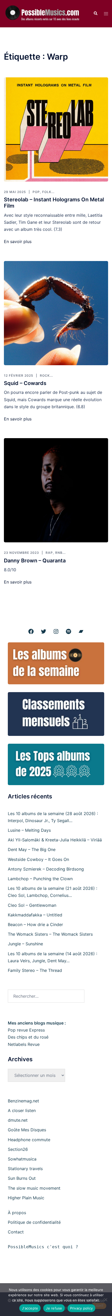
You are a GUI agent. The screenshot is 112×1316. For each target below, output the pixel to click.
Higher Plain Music (26, 1197)
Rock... (46, 375)
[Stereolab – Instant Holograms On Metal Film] (56, 129)
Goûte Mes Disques (27, 1129)
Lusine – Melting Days (29, 830)
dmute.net (18, 1120)
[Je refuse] (105, 1299)
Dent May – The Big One (31, 849)
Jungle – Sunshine (25, 943)
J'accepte (30, 1308)
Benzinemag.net (23, 1100)
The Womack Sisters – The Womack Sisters (50, 934)
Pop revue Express (26, 1030)
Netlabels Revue (24, 1044)
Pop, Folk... (43, 192)
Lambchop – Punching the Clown (40, 878)
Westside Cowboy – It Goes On (38, 859)
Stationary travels (25, 1168)
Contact (16, 1231)
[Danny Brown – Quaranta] (56, 490)
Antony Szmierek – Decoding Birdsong (46, 869)
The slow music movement (34, 1188)
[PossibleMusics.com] (44, 13)
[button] (95, 13)
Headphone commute (29, 1139)
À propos (17, 1212)
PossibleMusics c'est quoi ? (43, 1246)
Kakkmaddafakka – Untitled (35, 914)
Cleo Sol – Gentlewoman (32, 905)
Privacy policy (81, 1308)
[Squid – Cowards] (56, 313)
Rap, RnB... (56, 553)
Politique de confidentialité (34, 1222)
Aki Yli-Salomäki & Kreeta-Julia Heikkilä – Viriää (55, 839)
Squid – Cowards (25, 383)
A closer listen (22, 1110)
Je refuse (54, 1308)
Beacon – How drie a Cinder (35, 924)
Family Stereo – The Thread (35, 970)
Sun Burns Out (22, 1178)
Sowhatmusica (22, 1159)
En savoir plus (18, 241)
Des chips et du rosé (28, 1037)
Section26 (18, 1149)
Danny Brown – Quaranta (35, 560)
